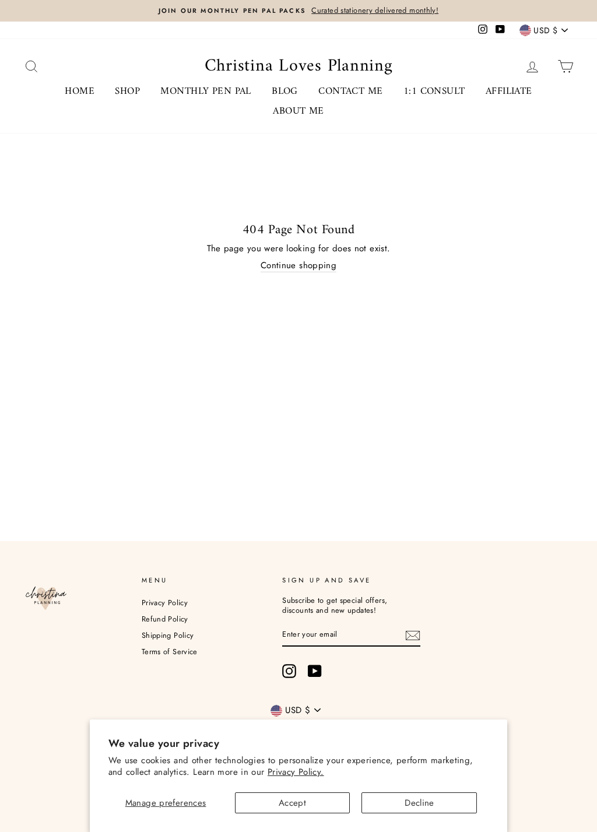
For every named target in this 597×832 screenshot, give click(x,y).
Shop (127, 91)
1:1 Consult (434, 91)
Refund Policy (165, 618)
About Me (298, 111)
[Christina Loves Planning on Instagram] (289, 671)
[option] (298, 11)
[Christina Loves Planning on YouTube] (315, 671)
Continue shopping (298, 266)
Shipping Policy (168, 635)
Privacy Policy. (296, 772)
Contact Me (350, 91)
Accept (292, 802)
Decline (419, 802)
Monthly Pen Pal (205, 91)
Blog (285, 91)
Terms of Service (170, 651)
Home (79, 91)
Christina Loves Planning (299, 66)
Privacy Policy (165, 602)
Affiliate (509, 91)
